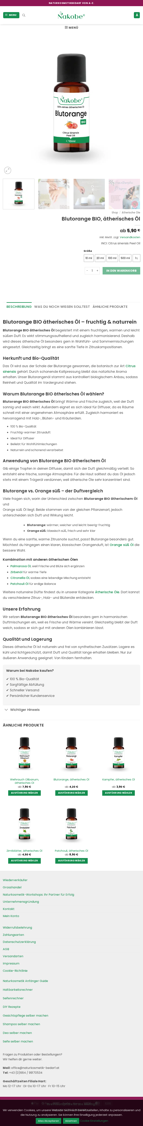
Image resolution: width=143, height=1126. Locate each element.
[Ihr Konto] (137, 15)
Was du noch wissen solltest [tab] (62, 306)
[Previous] (10, 106)
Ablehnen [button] (71, 1121)
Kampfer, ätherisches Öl (118, 779)
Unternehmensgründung (21, 902)
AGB (6, 949)
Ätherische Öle (131, 212)
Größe (88, 251)
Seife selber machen (18, 1041)
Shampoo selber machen (21, 1024)
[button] (11, 15)
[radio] (88, 258)
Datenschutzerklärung (19, 942)
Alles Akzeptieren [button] (48, 1121)
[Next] (132, 106)
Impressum (11, 963)
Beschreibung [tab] (19, 306)
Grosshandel (12, 887)
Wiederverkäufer (15, 880)
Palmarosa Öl (20, 566)
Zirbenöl (16, 572)
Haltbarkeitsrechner (18, 990)
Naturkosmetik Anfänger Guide (25, 981)
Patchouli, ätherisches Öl (71, 851)
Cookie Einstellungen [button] (94, 1121)
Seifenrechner (13, 998)
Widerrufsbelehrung (17, 927)
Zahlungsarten (13, 935)
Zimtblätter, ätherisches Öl (24, 851)
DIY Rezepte (11, 1007)
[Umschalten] (6, 710)
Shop (115, 212)
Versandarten (13, 956)
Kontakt (9, 909)
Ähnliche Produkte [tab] (110, 306)
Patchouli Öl (19, 584)
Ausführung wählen (24, 792)
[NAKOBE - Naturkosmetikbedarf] (71, 15)
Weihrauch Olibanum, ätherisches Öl (24, 781)
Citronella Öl (19, 578)
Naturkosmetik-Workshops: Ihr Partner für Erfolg (38, 894)
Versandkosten (130, 237)
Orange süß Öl (122, 545)
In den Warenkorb (121, 271)
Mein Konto (11, 916)
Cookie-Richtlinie (15, 971)
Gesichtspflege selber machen (25, 1015)
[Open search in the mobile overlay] (23, 15)
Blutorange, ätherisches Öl (71, 779)
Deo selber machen (17, 1033)
